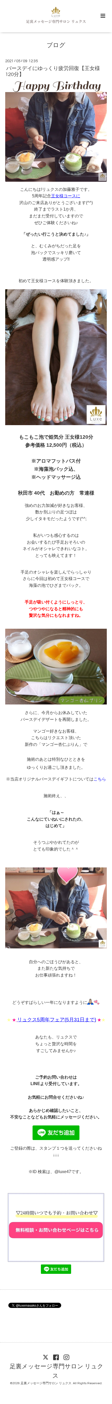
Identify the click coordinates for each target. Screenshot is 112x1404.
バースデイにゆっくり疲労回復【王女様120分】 (52, 71)
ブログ (56, 45)
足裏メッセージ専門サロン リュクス (56, 1371)
